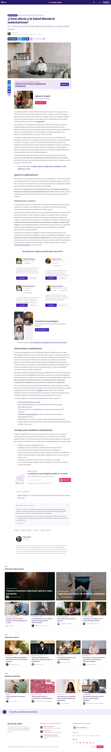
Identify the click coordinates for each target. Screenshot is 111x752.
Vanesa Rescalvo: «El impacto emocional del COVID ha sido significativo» (66, 698)
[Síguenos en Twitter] (77, 742)
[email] (27, 38)
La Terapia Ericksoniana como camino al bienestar (66, 659)
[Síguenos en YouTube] (87, 742)
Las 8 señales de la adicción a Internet (66, 620)
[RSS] (93, 742)
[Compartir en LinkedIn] (9, 88)
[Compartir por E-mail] (9, 91)
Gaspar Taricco (56, 259)
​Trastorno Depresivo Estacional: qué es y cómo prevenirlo (29, 592)
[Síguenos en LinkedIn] (80, 742)
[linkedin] (23, 38)
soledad (39, 390)
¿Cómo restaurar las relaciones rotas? (15, 697)
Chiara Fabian (14, 33)
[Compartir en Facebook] (9, 81)
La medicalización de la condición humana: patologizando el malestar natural (42, 621)
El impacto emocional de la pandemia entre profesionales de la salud (16, 621)
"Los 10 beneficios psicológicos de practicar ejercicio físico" (48, 342)
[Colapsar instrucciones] (68, 505)
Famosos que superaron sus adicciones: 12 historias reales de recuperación (42, 660)
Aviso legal (44, 747)
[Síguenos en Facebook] (74, 742)
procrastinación (32, 414)
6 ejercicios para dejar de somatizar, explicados (81, 593)
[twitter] (19, 38)
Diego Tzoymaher (57, 286)
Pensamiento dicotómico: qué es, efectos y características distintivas (93, 698)
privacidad (50, 747)
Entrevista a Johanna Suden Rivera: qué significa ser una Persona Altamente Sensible (94, 660)
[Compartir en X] (9, 85)
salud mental (40, 122)
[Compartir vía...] (9, 94)
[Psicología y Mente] (55, 2)
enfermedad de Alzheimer (22, 245)
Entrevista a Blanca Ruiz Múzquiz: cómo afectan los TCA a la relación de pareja (17, 660)
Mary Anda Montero (29, 286)
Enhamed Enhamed (29, 259)
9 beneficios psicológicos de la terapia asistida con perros (92, 620)
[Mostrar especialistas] (5, 712)
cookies (56, 747)
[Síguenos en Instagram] (83, 742)
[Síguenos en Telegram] (90, 742)
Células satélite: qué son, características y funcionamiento (42, 697)
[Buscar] (94, 2)
